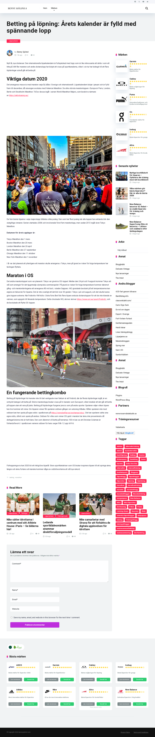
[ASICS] (11, 669)
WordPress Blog (123, 400)
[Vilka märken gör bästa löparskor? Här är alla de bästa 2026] (122, 199)
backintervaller (131, 451)
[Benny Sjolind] (17, 7)
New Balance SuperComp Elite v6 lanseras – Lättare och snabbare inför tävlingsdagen (138, 226)
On (131, 112)
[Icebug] (122, 140)
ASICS (119, 451)
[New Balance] (120, 694)
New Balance (135, 498)
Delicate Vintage (123, 269)
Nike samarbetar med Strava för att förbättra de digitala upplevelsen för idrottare (94, 524)
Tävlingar (24, 513)
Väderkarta (120, 427)
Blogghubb (120, 264)
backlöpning (122, 455)
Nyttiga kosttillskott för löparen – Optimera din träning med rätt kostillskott (139, 176)
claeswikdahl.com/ (124, 300)
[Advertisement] (59, 118)
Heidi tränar (120, 327)
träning (119, 520)
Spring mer (120, 345)
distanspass (122, 459)
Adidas (119, 446)
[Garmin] (122, 72)
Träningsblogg (131, 520)
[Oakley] (122, 89)
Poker (131, 507)
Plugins (119, 395)
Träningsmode (62, 516)
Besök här (30, 679)
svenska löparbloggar (125, 515)
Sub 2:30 (119, 350)
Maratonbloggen (122, 341)
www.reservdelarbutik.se (126, 413)
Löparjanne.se (121, 336)
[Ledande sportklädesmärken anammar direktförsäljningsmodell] (59, 505)
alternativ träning (132, 446)
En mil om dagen (123, 309)
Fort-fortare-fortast (124, 318)
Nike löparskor (130, 502)
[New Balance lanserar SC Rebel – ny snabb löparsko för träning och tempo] (122, 214)
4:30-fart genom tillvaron (126, 291)
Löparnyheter (13, 41)
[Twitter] (139, 2)
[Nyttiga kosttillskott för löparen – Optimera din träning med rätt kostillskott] (122, 180)
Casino (141, 455)
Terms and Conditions (141, 732)
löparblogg (121, 476)
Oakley (133, 79)
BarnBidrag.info (122, 296)
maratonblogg (132, 490)
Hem (45, 8)
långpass (134, 472)
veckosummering (124, 533)
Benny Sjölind (22, 52)
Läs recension (15, 679)
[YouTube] (143, 2)
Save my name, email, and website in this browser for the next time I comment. (47, 617)
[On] (122, 122)
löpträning (141, 481)
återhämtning (139, 533)
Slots (144, 511)
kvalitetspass (122, 472)
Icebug (133, 129)
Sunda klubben (122, 354)
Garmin (133, 61)
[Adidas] (11, 694)
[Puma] (122, 105)
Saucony (135, 511)
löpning (131, 481)
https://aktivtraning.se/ (18, 95)
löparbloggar (134, 476)
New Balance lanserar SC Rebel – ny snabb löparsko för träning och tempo (139, 209)
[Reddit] (147, 2)
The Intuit (120, 278)
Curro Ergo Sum (122, 305)
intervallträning (134, 468)
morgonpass (122, 498)
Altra (132, 145)
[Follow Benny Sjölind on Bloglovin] (125, 434)
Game (143, 459)
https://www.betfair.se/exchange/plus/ (67, 413)
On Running (121, 507)
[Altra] (122, 155)
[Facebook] (135, 2)
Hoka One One (131, 464)
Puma (132, 94)
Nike (118, 502)
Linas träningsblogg (124, 332)
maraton (120, 490)
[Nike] (48, 694)
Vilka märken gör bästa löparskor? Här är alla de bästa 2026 (138, 192)
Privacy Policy (125, 732)
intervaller (121, 468)
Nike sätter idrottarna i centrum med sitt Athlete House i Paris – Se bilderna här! (22, 524)
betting (11, 477)
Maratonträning (139, 494)
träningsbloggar (123, 524)
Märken (54, 8)
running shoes (122, 511)
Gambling (134, 459)
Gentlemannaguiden (124, 323)
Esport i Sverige (122, 314)
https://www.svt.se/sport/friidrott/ (91, 299)
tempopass (142, 515)
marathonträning (134, 485)
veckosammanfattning (125, 528)
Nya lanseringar (122, 273)
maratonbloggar (123, 494)
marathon (18, 477)
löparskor (121, 481)
